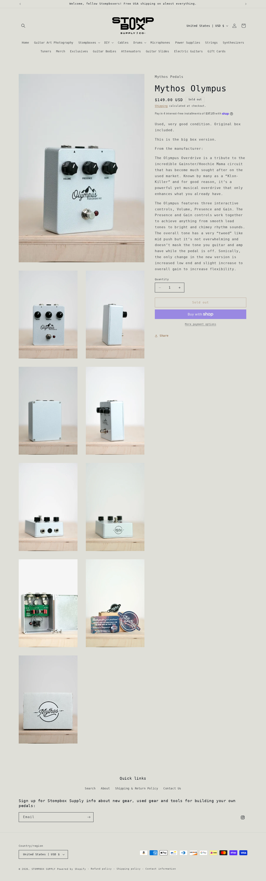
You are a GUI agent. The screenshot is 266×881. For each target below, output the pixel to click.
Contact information (160, 868)
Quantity (162, 279)
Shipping (161, 105)
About (105, 788)
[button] (23, 25)
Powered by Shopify (71, 869)
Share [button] (164, 335)
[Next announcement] (245, 4)
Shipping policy (129, 868)
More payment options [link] (200, 324)
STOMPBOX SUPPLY (44, 869)
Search (90, 788)
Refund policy (101, 868)
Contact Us (172, 788)
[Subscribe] (88, 817)
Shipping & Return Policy (136, 788)
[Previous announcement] (20, 4)
